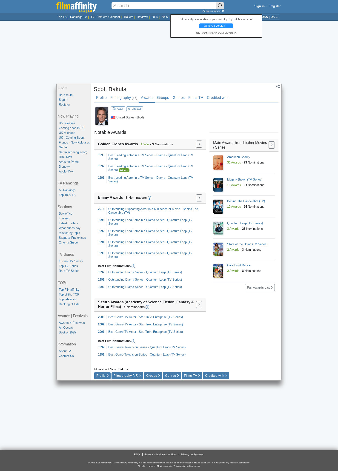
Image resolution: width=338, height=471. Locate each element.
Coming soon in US (72, 128)
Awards (147, 98)
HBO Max (65, 157)
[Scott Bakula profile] (101, 116)
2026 (164, 17)
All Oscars (66, 327)
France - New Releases (74, 142)
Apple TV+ (66, 171)
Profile (101, 98)
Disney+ (64, 166)
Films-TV (195, 98)
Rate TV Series (69, 271)
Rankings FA (78, 17)
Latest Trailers (68, 223)
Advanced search (212, 11)
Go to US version (214, 25)
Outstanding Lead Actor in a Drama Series (136, 220)
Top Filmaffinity (69, 289)
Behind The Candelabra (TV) (246, 201)
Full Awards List (259, 287)
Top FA (62, 17)
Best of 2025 (67, 332)
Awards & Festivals (72, 323)
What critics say (69, 228)
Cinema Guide (68, 242)
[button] (278, 87)
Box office (65, 213)
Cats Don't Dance (238, 265)
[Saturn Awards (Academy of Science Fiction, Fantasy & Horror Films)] (199, 304)
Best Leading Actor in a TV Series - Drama (136, 155)
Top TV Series (68, 266)
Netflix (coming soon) (73, 152)
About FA (65, 351)
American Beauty (238, 157)
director (136, 108)
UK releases (67, 133)
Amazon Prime (69, 162)
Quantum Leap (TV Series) (164, 272)
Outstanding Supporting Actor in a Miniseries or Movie (144, 209)
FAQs (137, 454)
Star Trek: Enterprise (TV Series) (161, 317)
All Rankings (67, 190)
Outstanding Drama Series (125, 272)
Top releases (67, 299)
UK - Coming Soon (71, 137)
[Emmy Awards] (199, 197)
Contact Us (66, 356)
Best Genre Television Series (127, 347)
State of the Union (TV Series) (247, 244)
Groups (163, 98)
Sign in (63, 99)
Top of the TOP (69, 294)
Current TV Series (71, 261)
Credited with (218, 98)
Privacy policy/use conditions (160, 454)
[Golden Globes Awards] (199, 144)
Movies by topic (69, 233)
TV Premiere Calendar (105, 17)
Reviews (142, 17)
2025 (155, 17)
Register (275, 6)
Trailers (128, 17)
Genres (179, 98)
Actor (119, 108)
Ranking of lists (69, 304)
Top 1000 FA (67, 195)
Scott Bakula (110, 89)
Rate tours (66, 95)
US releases (67, 123)
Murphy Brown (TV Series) (244, 179)
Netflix (63, 147)
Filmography (123, 98)
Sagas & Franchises (72, 237)
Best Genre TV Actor (122, 317)
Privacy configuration (192, 454)
